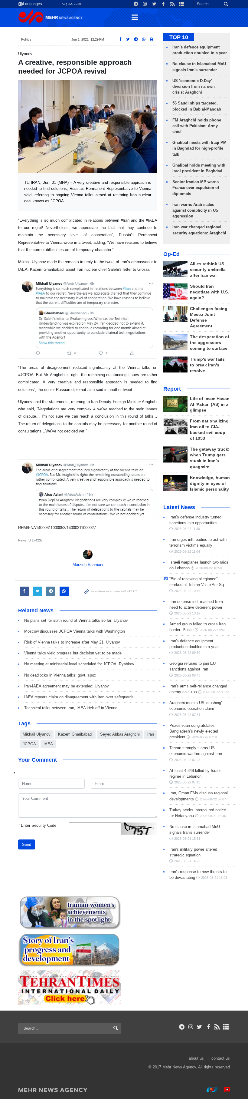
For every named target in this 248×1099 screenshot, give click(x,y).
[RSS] (217, 1027)
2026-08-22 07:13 (187, 782)
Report (172, 389)
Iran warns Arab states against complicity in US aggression (195, 210)
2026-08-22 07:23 (187, 760)
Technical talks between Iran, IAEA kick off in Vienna (70, 708)
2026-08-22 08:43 (187, 675)
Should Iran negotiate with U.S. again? (209, 292)
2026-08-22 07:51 (187, 715)
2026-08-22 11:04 (187, 551)
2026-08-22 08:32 (216, 692)
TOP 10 (178, 37)
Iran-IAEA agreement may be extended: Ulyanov (66, 686)
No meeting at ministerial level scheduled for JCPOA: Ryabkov (79, 664)
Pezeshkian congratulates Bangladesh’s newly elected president (193, 731)
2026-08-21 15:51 (187, 838)
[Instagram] (190, 1027)
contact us (220, 1058)
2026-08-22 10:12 (187, 613)
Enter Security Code (37, 825)
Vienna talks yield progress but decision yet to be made (73, 653)
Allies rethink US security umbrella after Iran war (208, 270)
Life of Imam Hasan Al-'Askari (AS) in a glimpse (210, 404)
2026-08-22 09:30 (187, 652)
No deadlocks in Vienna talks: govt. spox (60, 675)
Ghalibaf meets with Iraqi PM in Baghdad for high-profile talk (199, 148)
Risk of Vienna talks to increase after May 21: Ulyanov (72, 642)
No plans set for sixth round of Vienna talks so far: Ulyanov (76, 620)
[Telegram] (182, 1027)
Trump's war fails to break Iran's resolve (207, 365)
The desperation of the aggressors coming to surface (209, 343)
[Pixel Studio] (224, 1089)
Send (26, 844)
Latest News (179, 507)
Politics (26, 39)
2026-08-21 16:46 (213, 816)
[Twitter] (199, 1027)
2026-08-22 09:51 (213, 630)
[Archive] (226, 1027)
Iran (150, 734)
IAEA (48, 744)
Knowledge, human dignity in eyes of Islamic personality (210, 483)
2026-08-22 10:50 (209, 568)
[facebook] (208, 1027)
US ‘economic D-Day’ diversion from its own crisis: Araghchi (193, 86)
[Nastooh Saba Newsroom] (209, 1089)
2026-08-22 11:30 (187, 529)
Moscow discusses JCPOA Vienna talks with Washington (74, 631)
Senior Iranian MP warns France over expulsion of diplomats (195, 188)
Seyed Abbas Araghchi (120, 734)
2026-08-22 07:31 (204, 737)
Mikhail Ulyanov (37, 734)
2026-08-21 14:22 (187, 861)
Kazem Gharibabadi (75, 734)
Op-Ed (171, 254)
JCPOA (29, 744)
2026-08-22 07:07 (213, 799)
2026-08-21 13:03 (214, 877)
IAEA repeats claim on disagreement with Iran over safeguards (79, 697)
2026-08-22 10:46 (187, 591)
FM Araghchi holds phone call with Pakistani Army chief (196, 126)
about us (196, 1058)
